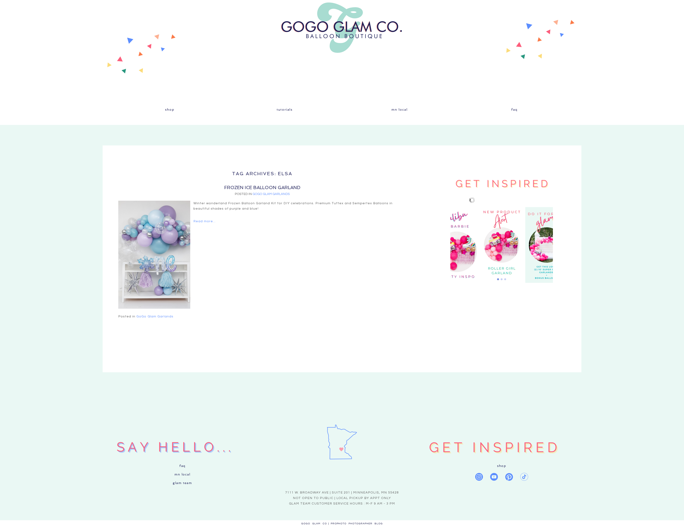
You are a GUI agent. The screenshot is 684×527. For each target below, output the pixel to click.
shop (169, 109)
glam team (182, 483)
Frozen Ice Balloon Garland (262, 187)
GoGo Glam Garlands (271, 194)
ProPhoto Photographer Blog (357, 523)
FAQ (514, 109)
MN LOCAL (399, 109)
